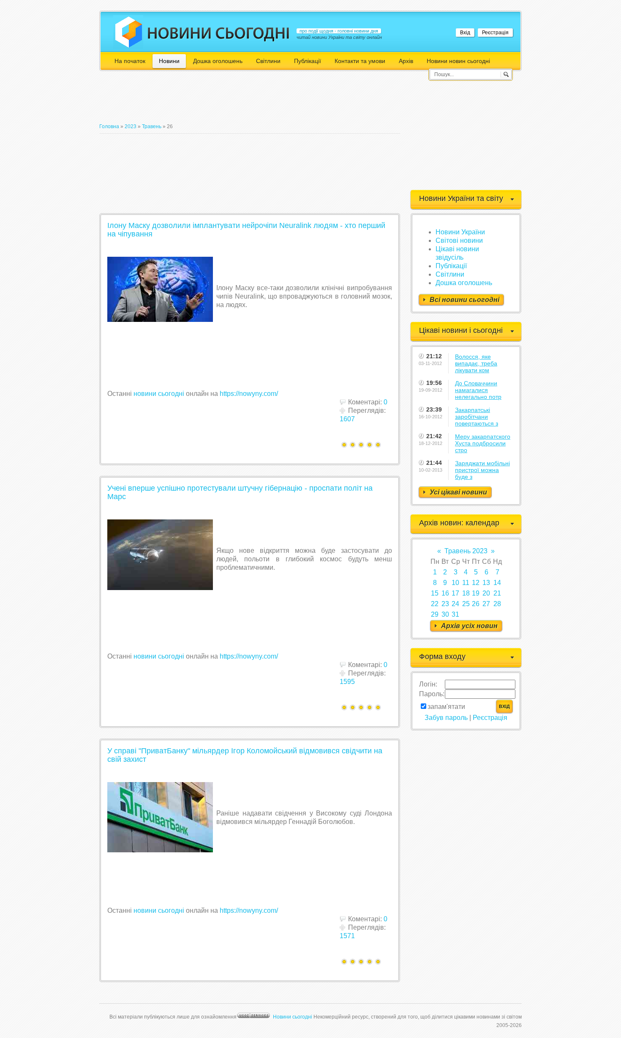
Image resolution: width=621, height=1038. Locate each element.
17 (455, 593)
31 (455, 614)
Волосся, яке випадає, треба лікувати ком (476, 363)
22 (435, 603)
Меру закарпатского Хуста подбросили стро (482, 443)
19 (475, 593)
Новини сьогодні (292, 1017)
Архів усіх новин (469, 625)
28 (497, 603)
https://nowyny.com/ (249, 393)
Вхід (465, 33)
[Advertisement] (253, 101)
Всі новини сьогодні (464, 299)
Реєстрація (495, 33)
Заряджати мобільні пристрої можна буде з (482, 470)
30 (445, 614)
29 (435, 614)
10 (455, 582)
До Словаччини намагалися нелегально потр (478, 390)
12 (475, 582)
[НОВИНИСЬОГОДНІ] (218, 33)
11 (465, 582)
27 (486, 603)
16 (445, 593)
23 (445, 603)
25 (466, 603)
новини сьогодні (158, 393)
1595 (347, 681)
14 (497, 582)
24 (455, 603)
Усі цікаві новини (458, 492)
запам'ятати (446, 706)
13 (486, 582)
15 (435, 593)
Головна (109, 126)
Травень (151, 126)
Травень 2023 (466, 551)
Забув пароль (446, 717)
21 (497, 593)
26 (475, 603)
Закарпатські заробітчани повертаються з (476, 416)
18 (466, 593)
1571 (347, 935)
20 (486, 593)
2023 (130, 126)
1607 (347, 419)
